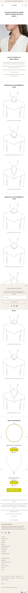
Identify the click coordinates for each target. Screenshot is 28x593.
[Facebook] (11, 306)
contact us (16, 76)
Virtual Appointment (5, 558)
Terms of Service (4, 565)
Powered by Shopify (13, 587)
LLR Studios (7, 587)
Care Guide (3, 550)
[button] (24, 592)
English (2, 583)
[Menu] (2, 5)
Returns (3, 544)
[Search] (22, 5)
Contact (3, 537)
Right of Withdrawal (5, 546)
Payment (3, 540)
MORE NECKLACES (14, 490)
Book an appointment (14, 520)
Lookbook (3, 560)
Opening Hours (4, 538)
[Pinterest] (17, 306)
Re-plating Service (5, 553)
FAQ (2, 569)
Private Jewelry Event (6, 562)
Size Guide (3, 551)
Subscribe (14, 302)
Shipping (3, 542)
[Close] (26, 285)
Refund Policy (4, 548)
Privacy (3, 567)
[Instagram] (14, 306)
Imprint (2, 564)
